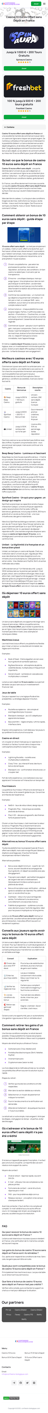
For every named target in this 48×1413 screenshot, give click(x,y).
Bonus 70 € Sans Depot (34, 1353)
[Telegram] (14, 1382)
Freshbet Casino (24, 108)
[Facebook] (20, 1382)
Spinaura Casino (24, 59)
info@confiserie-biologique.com (15, 1374)
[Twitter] (27, 1382)
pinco (8, 1314)
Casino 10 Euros (8, 1353)
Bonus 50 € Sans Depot (12, 1357)
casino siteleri (21, 1310)
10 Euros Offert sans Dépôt (33, 1358)
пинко (17, 1314)
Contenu (10, 127)
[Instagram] (34, 1382)
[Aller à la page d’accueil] (11, 3)
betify (39, 1314)
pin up (8, 1310)
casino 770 (28, 1314)
